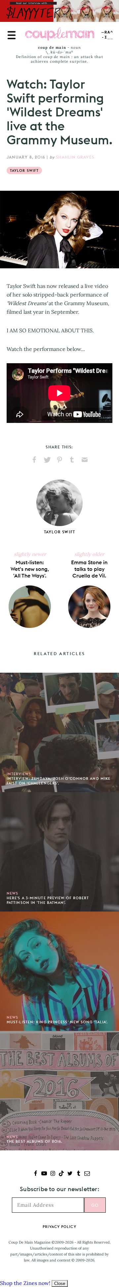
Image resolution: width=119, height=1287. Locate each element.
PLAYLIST (107, 35)
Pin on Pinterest (59, 459)
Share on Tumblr (72, 459)
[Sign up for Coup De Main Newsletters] (87, 1174)
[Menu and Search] (11, 35)
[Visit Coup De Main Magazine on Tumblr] (78, 1174)
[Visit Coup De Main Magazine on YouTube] (44, 1174)
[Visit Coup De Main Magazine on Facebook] (35, 1174)
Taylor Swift (24, 170)
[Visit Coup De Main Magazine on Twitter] (70, 1174)
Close (59, 1283)
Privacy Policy (59, 1226)
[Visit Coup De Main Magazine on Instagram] (53, 1174)
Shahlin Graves (75, 157)
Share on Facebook (34, 459)
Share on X (47, 459)
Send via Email (84, 459)
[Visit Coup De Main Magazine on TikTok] (61, 1174)
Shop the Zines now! (25, 1283)
